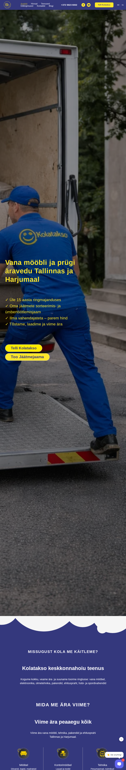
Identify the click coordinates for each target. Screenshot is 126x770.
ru (123, 5)
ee (118, 5)
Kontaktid (41, 6)
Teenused (45, 4)
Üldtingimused (27, 6)
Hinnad (34, 4)
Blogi (51, 6)
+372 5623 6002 (69, 5)
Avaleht (24, 4)
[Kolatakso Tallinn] (83, 5)
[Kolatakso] (89, 5)
